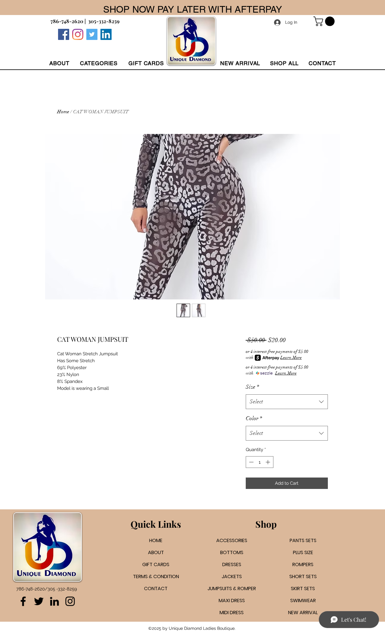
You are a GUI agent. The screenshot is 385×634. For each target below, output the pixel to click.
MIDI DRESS (232, 612)
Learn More (291, 357)
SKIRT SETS (303, 588)
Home (63, 112)
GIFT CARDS (155, 564)
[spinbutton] (259, 462)
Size (252, 387)
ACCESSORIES (231, 540)
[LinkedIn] (54, 601)
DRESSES (231, 564)
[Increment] (268, 462)
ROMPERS (302, 564)
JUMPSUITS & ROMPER (232, 588)
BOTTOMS (231, 552)
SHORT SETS (303, 576)
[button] (99, 63)
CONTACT (156, 588)
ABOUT (156, 552)
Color (254, 418)
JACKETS (232, 576)
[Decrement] (251, 462)
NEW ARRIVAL (303, 612)
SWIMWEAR (303, 600)
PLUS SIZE (303, 552)
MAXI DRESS (232, 600)
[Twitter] (91, 34)
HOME (155, 540)
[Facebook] (63, 34)
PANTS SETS (303, 540)
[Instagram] (77, 34)
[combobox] (287, 401)
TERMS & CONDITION (156, 576)
